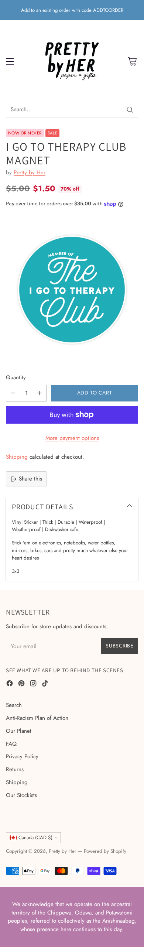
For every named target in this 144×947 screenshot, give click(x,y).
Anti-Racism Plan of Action (37, 718)
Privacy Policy (22, 756)
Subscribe (119, 645)
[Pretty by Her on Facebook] (9, 684)
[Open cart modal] (132, 61)
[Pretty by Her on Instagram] (33, 684)
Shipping (17, 457)
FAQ (11, 744)
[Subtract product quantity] (13, 393)
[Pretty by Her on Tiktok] (45, 684)
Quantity (16, 377)
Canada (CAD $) (35, 837)
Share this (30, 479)
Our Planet (18, 731)
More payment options (72, 438)
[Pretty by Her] (72, 61)
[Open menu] (9, 61)
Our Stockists (21, 795)
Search (14, 705)
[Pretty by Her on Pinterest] (21, 684)
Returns (15, 769)
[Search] (130, 109)
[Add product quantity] (39, 393)
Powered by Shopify (105, 851)
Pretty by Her (29, 172)
